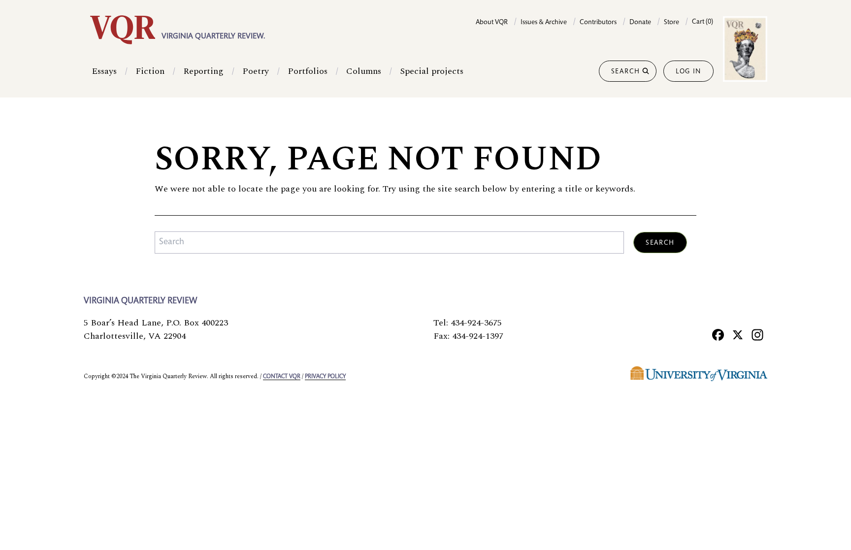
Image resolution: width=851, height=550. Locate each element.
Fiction (149, 71)
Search (625, 71)
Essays (104, 71)
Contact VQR (281, 377)
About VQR (492, 22)
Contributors (598, 22)
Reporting (203, 71)
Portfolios (307, 71)
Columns (363, 71)
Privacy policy (325, 377)
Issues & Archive (544, 22)
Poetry (255, 71)
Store (671, 22)
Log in (688, 71)
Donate (640, 22)
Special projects (431, 71)
